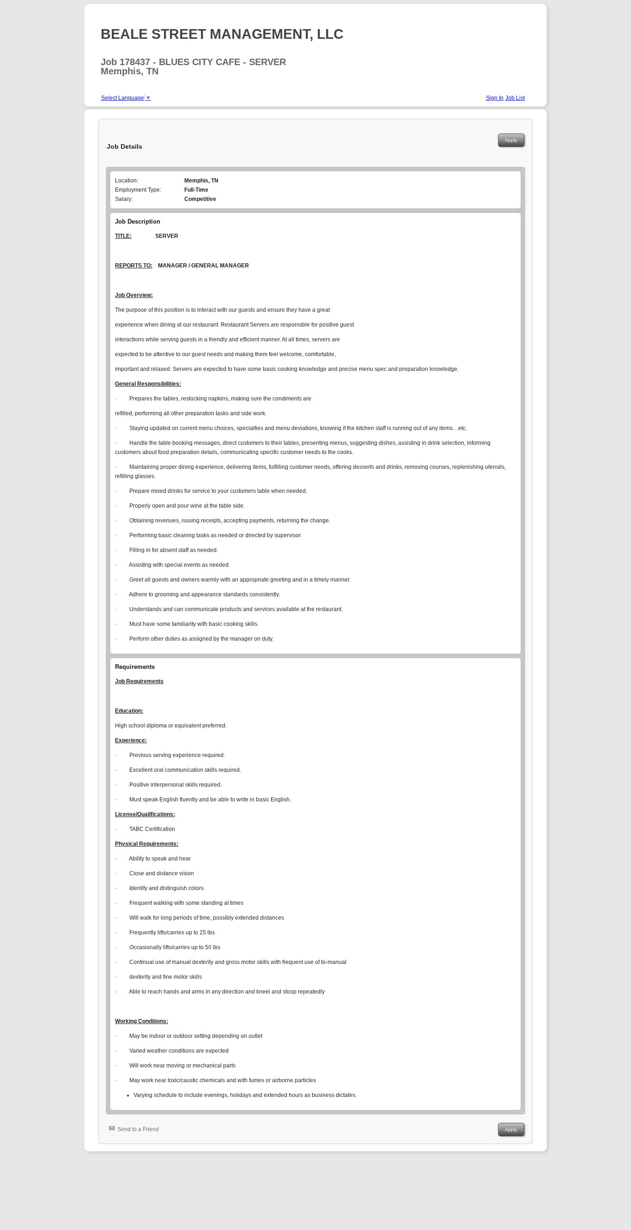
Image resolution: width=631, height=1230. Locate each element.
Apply (511, 140)
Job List (515, 98)
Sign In (495, 98)
